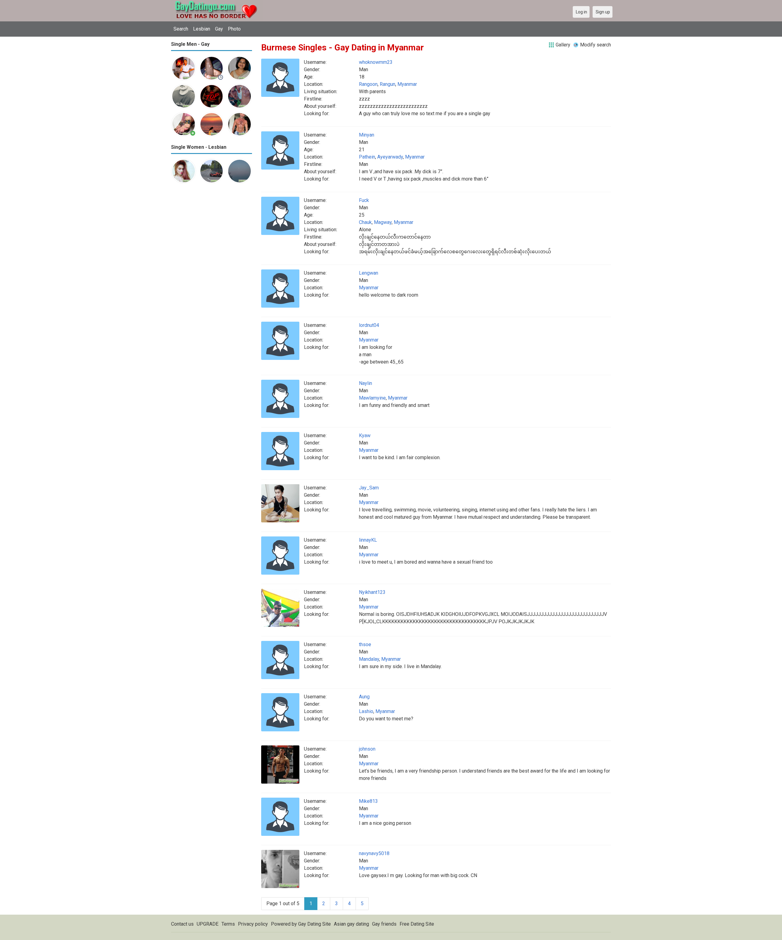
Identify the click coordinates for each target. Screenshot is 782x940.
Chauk (365, 222)
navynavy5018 (374, 853)
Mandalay (369, 659)
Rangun (387, 84)
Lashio (366, 711)
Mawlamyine (372, 398)
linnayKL (368, 540)
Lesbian (201, 29)
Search (181, 29)
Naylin (365, 383)
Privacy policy (253, 924)
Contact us (182, 924)
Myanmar (407, 84)
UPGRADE (207, 924)
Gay (219, 29)
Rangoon (368, 84)
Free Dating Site (417, 924)
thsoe (365, 644)
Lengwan (368, 273)
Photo (234, 29)
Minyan (366, 135)
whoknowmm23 (376, 62)
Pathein (367, 157)
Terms (228, 924)
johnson (367, 749)
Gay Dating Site (314, 924)
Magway (383, 222)
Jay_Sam (369, 488)
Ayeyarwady (390, 157)
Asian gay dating (351, 924)
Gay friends (384, 924)
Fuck (364, 200)
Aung (364, 697)
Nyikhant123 (372, 592)
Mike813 (368, 801)
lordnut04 (369, 325)
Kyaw (365, 435)
